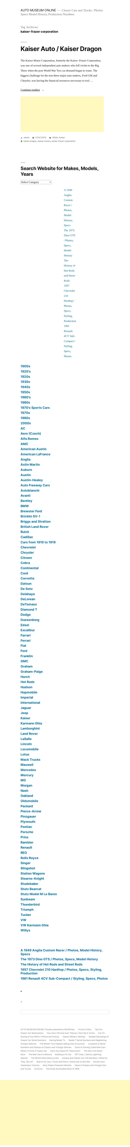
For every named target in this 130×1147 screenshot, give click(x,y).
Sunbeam (28, 899)
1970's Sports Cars (35, 408)
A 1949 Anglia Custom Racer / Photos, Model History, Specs (61, 952)
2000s (26, 423)
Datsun (26, 583)
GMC (24, 661)
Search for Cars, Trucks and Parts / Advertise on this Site (63, 1062)
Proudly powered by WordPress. (60, 1029)
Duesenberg (30, 620)
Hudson (26, 687)
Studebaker (29, 884)
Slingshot (28, 868)
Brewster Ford (31, 511)
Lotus (25, 754)
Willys (25, 930)
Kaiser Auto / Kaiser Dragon (61, 49)
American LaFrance (35, 454)
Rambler (27, 842)
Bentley (26, 501)
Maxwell (27, 765)
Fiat (23, 646)
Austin (26, 475)
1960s (25, 402)
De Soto (27, 589)
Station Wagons (33, 873)
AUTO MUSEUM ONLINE (38, 10)
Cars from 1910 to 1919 (38, 542)
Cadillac (27, 537)
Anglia (25, 459)
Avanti (25, 495)
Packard (27, 806)
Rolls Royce (29, 858)
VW (23, 920)
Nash (24, 791)
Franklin (27, 656)
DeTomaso (29, 604)
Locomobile (30, 749)
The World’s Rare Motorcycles (45, 1058)
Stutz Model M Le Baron (39, 894)
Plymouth (28, 822)
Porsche (27, 832)
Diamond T (29, 609)
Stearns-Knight (32, 878)
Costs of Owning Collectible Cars (90, 1047)
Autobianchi (30, 490)
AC (23, 428)
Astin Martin (30, 464)
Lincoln (26, 744)
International (30, 703)
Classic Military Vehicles (74, 1036)
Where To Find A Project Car (34, 1051)
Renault (26, 847)
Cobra (25, 563)
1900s (25, 366)
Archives (38, 1069)
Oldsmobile (29, 801)
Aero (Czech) (31, 433)
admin (26, 137)
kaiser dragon (30, 141)
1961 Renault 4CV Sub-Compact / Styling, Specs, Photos (69, 341)
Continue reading (32, 90)
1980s (25, 418)
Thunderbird (30, 904)
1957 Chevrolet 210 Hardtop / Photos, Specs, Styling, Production (61, 971)
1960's (26, 397)
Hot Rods (28, 682)
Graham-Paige (32, 671)
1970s (25, 413)
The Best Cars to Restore (40, 1054)
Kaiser (62, 137)
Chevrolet (28, 547)
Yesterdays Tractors (30, 1065)
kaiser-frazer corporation (63, 141)
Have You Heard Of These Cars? (65, 1051)
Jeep (24, 713)
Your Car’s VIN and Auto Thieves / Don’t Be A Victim (71, 1033)
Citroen (26, 558)
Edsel (25, 625)
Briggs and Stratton (36, 521)
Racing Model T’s (57, 1040)
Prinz (24, 837)
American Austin (33, 449)
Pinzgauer (28, 816)
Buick (25, 532)
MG (23, 780)
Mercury (27, 775)
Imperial (27, 697)
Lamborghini (30, 728)
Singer (26, 863)
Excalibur (28, 630)
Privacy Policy (85, 1029)
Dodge (26, 614)
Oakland (27, 796)
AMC (24, 444)
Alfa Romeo (29, 439)
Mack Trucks (30, 759)
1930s (25, 382)
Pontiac (26, 827)
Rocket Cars (99, 1062)
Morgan (26, 785)
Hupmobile (29, 692)
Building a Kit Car (63, 1054)
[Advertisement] (62, 114)
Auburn (26, 470)
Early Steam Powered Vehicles (57, 1065)
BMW (25, 506)
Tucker (26, 915)
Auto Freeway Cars (35, 485)
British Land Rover (35, 527)
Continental (30, 568)
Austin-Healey (32, 480)
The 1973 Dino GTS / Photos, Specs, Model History (59, 959)
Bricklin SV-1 (30, 516)
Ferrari (26, 640)
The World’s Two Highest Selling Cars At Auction (62, 1044)
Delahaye (28, 594)
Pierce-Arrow (31, 811)
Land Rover (29, 734)
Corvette (27, 578)
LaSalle (26, 739)
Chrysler (27, 552)
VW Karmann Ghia (34, 925)
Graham (27, 666)
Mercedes (28, 770)
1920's (26, 371)
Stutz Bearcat (31, 889)
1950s (55, 137)
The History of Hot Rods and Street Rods (69, 270)
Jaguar (26, 708)
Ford (24, 651)
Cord (24, 573)
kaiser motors (44, 141)
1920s (25, 377)
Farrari (26, 635)
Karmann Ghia (31, 723)
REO (24, 853)
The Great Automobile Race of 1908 (62, 1069)
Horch (25, 677)
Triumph (27, 909)
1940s (25, 387)
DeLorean (28, 599)
